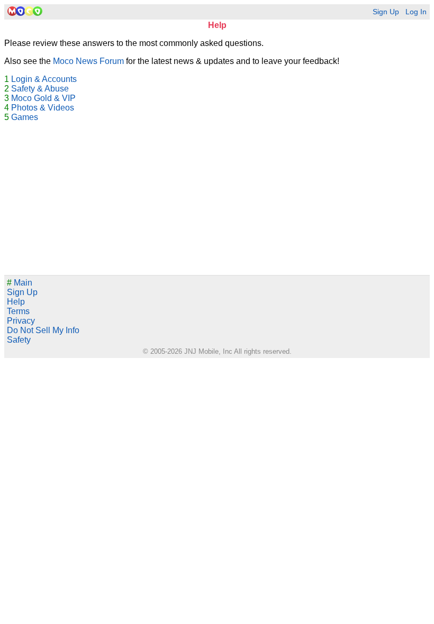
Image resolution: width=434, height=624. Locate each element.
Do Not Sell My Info (43, 330)
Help (16, 301)
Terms (18, 311)
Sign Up (386, 12)
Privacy (21, 320)
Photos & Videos (42, 107)
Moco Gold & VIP (43, 98)
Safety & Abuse (40, 88)
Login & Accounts (44, 79)
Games (24, 117)
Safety (19, 339)
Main (19, 282)
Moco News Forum (88, 61)
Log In (416, 12)
